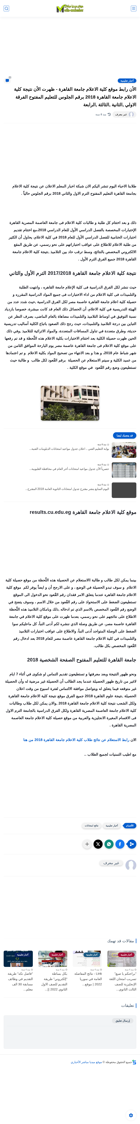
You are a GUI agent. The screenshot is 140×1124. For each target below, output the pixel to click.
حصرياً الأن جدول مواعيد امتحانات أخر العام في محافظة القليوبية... (69, 468)
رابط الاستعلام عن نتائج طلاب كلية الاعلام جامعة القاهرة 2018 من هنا (76, 740)
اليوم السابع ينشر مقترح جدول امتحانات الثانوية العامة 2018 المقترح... (67, 488)
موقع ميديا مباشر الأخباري (86, 1062)
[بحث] (6, 8)
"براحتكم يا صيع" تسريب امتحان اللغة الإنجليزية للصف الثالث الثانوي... (122, 981)
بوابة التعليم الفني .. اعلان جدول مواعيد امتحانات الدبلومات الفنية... (69, 448)
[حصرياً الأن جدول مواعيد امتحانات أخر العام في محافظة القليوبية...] (124, 470)
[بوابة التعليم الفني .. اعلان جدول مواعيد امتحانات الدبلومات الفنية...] (124, 450)
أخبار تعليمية (127, 80)
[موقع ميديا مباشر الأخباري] (70, 8)
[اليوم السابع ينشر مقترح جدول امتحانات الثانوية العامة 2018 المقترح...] (124, 490)
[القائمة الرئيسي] (133, 8)
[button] (120, 844)
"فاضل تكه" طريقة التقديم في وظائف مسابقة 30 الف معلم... (20, 981)
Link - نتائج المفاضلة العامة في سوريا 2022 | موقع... (88, 979)
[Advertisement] (70, 49)
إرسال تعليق (123, 1020)
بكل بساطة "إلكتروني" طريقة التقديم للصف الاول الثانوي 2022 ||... (54, 981)
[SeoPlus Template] (134, 1062)
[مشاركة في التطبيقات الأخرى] (87, 844)
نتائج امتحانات (91, 825)
